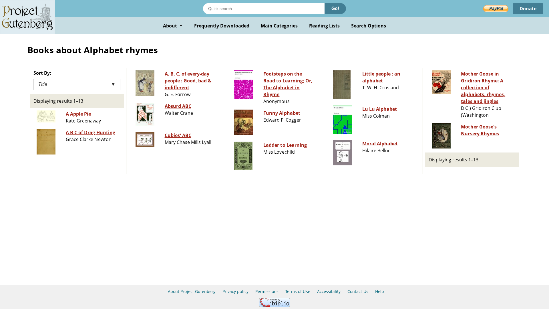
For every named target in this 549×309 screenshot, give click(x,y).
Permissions (267, 291)
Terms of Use (297, 291)
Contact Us (357, 291)
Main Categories (279, 26)
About (173, 26)
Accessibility (329, 291)
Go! (335, 8)
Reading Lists (324, 26)
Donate (528, 8)
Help (379, 291)
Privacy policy (235, 291)
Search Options (368, 26)
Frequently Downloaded (221, 26)
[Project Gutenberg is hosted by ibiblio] (274, 305)
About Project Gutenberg (192, 291)
